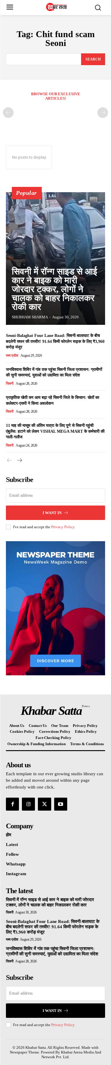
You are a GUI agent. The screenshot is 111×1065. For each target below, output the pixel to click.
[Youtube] (60, 804)
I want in (52, 513)
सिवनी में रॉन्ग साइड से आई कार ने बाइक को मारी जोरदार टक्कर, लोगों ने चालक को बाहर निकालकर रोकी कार (54, 289)
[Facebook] (12, 804)
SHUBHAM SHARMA (30, 317)
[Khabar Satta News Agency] (57, 7)
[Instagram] (28, 804)
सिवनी (10, 383)
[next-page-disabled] (102, 112)
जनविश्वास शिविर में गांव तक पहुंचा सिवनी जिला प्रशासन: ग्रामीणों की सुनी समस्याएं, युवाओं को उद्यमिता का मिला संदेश (52, 951)
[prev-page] (8, 112)
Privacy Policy (62, 527)
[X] (44, 804)
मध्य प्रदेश (12, 355)
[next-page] (19, 460)
